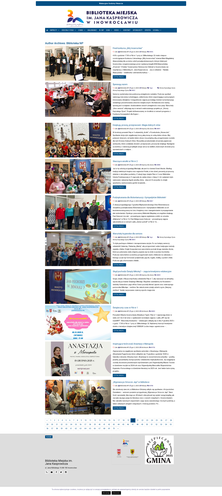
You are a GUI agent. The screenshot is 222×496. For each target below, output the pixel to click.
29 (47, 424)
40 (99, 424)
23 (147, 420)
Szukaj (156, 30)
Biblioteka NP (124, 52)
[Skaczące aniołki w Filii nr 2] (78, 176)
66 (95, 428)
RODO (116, 30)
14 (104, 420)
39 (95, 424)
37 (85, 424)
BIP (102, 30)
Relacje (144, 52)
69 (109, 428)
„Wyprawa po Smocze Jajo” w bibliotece (131, 382)
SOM (108, 30)
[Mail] (51, 472)
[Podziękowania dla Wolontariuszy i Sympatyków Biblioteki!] (78, 212)
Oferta (148, 30)
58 (57, 428)
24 (152, 420)
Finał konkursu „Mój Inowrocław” (128, 48)
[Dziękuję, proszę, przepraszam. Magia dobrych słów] (78, 140)
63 (81, 428)
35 (76, 424)
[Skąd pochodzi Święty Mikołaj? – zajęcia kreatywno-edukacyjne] (78, 286)
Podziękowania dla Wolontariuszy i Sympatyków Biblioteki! (139, 197)
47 (133, 424)
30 (52, 424)
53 (161, 424)
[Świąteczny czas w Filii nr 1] (78, 322)
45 (123, 424)
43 (114, 424)
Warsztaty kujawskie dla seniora (127, 233)
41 (104, 424)
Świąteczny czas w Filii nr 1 (125, 307)
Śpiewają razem (120, 84)
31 (57, 424)
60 (66, 428)
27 (166, 420)
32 (62, 424)
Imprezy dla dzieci (148, 128)
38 (90, 424)
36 (81, 424)
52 (156, 424)
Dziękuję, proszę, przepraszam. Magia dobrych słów (136, 125)
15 (109, 420)
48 (137, 424)
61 (71, 428)
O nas (80, 30)
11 (90, 420)
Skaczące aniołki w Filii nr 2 (125, 161)
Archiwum (145, 311)
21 (138, 420)
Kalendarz (92, 30)
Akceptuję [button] (106, 493)
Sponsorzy (137, 30)
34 (71, 424)
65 (90, 428)
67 (99, 428)
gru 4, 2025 (135, 237)
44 (118, 424)
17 (119, 420)
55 (171, 424)
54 (166, 424)
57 (52, 428)
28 (171, 420)
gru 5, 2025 (135, 88)
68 (104, 428)
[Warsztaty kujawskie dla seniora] (78, 248)
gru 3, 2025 (135, 347)
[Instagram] (66, 472)
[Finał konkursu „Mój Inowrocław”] (78, 63)
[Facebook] (56, 472)
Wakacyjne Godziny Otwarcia (111, 3)
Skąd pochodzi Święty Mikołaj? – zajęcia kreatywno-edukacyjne (142, 271)
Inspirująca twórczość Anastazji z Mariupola (133, 344)
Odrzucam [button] (116, 493)
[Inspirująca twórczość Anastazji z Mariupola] (78, 359)
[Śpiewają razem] (78, 99)
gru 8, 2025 (135, 52)
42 (109, 424)
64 (85, 428)
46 (128, 424)
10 (85, 420)
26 (161, 420)
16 (114, 420)
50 (147, 424)
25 (157, 420)
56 (47, 428)
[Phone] (47, 472)
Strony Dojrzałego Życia (167, 88)
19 (128, 420)
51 (152, 424)
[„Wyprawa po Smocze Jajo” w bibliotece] (78, 397)
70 (114, 428)
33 (66, 424)
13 (100, 420)
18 (123, 420)
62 (76, 428)
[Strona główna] (47, 30)
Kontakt (127, 30)
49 (142, 424)
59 (62, 428)
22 (142, 420)
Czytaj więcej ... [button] (119, 76)
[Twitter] (61, 472)
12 (95, 420)
